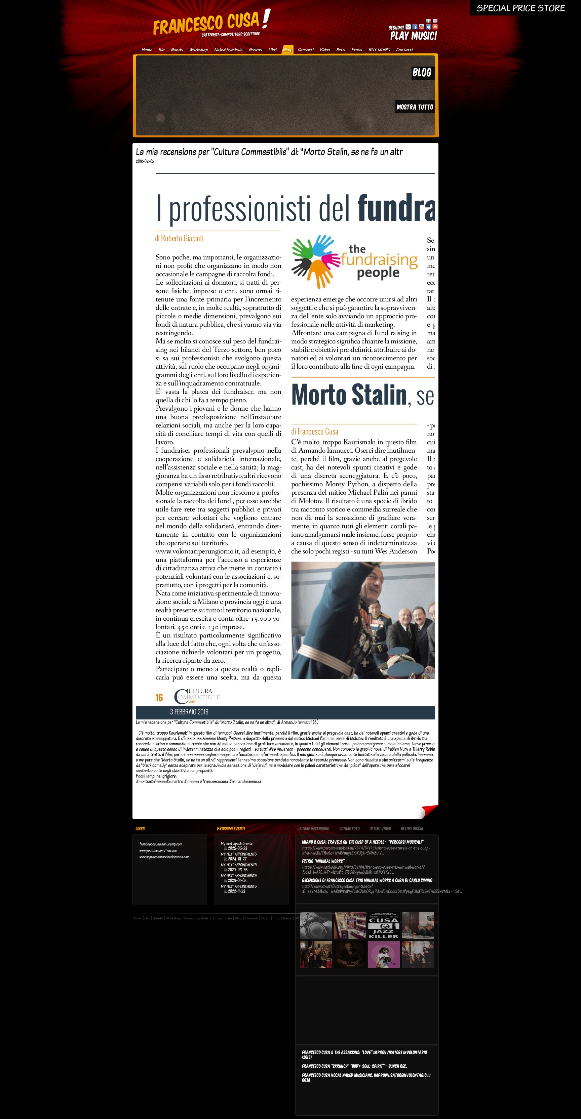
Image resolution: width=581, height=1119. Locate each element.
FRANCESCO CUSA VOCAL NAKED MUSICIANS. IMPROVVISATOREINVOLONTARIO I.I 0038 (366, 1077)
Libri (272, 49)
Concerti (305, 49)
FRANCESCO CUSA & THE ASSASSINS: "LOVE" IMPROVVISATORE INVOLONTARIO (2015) (364, 1054)
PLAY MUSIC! (414, 35)
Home (147, 49)
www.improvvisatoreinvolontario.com (164, 857)
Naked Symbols (228, 49)
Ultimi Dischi (412, 829)
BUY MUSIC (379, 49)
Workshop (198, 49)
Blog (287, 49)
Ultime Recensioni (314, 829)
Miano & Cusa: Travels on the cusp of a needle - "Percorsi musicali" (363, 841)
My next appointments (237, 843)
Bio (161, 49)
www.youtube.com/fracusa (158, 850)
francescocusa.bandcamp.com (161, 844)
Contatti (404, 49)
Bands (177, 49)
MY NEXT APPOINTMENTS (239, 854)
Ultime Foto (350, 829)
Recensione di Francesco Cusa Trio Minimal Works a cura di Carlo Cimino (367, 880)
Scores (255, 49)
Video (325, 49)
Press (356, 49)
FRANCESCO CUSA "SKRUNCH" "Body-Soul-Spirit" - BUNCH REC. (354, 1066)
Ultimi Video (380, 829)
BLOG (422, 71)
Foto (340, 49)
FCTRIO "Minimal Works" (323, 861)
